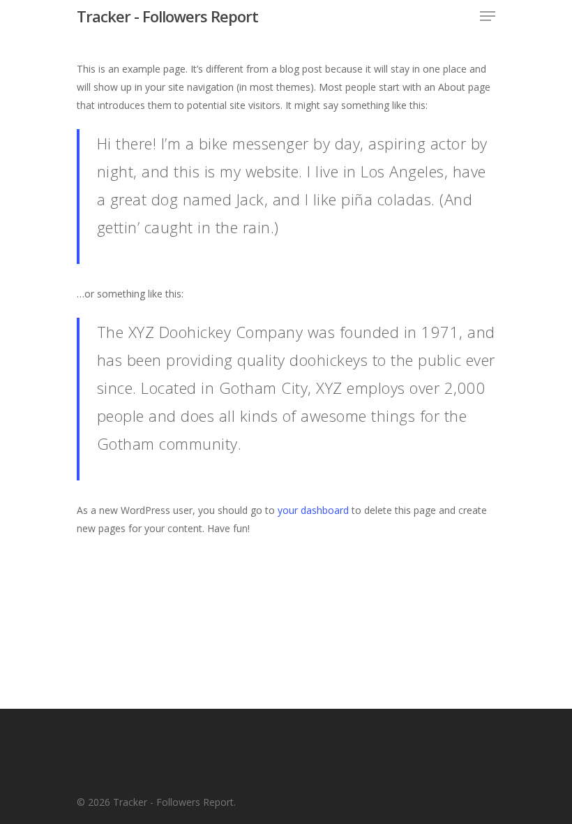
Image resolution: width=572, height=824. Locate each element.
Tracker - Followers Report (167, 16)
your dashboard (313, 510)
